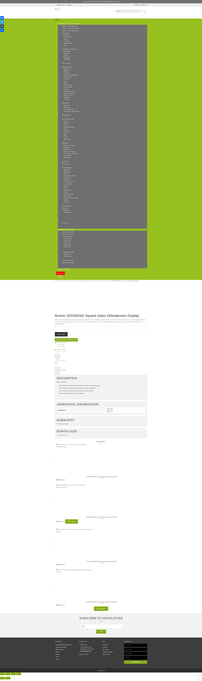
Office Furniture (64, 269)
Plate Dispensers (66, 115)
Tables (65, 135)
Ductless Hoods (66, 163)
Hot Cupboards (67, 155)
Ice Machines (67, 59)
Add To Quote (61, 334)
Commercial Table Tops (68, 260)
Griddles (66, 83)
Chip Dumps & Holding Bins (71, 75)
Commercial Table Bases (68, 252)
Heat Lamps (65, 143)
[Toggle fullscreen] (13, 674)
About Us (105, 647)
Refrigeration (67, 57)
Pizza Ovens (65, 208)
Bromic (57, 364)
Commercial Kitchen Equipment (69, 23)
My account (106, 649)
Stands (65, 133)
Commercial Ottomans (67, 234)
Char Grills (66, 73)
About (60, 275)
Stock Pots (66, 41)
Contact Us (105, 644)
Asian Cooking (66, 33)
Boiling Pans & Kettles (69, 91)
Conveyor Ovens (68, 77)
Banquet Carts (67, 149)
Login (137, 4)
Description (58, 367)
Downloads (58, 374)
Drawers (66, 125)
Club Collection (67, 238)
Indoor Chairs (67, 240)
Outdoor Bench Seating (68, 262)
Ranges (65, 200)
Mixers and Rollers (66, 206)
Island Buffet (67, 157)
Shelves (66, 129)
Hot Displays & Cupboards (69, 145)
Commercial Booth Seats (68, 232)
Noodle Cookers (68, 37)
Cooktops (66, 79)
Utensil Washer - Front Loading (71, 111)
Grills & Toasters (68, 85)
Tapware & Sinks (66, 63)
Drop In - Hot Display (69, 151)
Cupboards (66, 123)
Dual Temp (66, 53)
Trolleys (66, 137)
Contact (61, 277)
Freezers (66, 55)
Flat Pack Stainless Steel (68, 119)
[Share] (2, 30)
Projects (61, 271)
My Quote (144, 4)
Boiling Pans (67, 171)
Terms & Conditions (108, 652)
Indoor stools (67, 242)
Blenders (66, 71)
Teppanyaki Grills (68, 43)
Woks (65, 45)
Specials (60, 273)
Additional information (60, 370)
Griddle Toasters (68, 190)
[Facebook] (2, 18)
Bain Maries (67, 69)
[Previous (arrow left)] (2, 678)
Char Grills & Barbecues (70, 175)
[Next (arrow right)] (7, 678)
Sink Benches (67, 131)
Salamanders (67, 97)
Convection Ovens (68, 182)
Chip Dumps (67, 177)
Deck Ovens (67, 210)
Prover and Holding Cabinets (71, 198)
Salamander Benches (69, 127)
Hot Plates (66, 89)
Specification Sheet (62, 435)
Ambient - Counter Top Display (70, 26)
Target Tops (67, 99)
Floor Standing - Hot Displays (71, 153)
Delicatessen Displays (105, 280)
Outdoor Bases (67, 256)
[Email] (2, 26)
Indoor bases (67, 254)
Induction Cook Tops (69, 93)
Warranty (57, 372)
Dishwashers (67, 105)
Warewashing (65, 103)
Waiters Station (67, 139)
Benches (66, 121)
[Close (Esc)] (2, 674)
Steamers (66, 39)
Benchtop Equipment (67, 67)
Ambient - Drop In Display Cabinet (71, 28)
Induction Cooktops (69, 194)
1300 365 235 (61, 5)
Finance (69, 5)
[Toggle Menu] (57, 20)
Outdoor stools (67, 246)
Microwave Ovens (68, 95)
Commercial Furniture (66, 229)
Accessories (65, 223)
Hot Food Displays (68, 87)
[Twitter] (2, 22)
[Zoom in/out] (18, 674)
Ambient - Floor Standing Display (70, 30)
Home (56, 280)
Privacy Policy (106, 654)
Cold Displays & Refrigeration (69, 49)
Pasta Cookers (67, 196)
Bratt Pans (66, 173)
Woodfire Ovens (68, 212)
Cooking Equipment (67, 167)
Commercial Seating (67, 236)
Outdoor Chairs (67, 244)
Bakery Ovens (67, 169)
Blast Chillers (67, 51)
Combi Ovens (67, 179)
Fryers (65, 81)
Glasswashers (67, 107)
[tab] (101, 368)
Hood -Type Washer (69, 109)
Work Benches (65, 161)
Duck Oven (66, 35)
